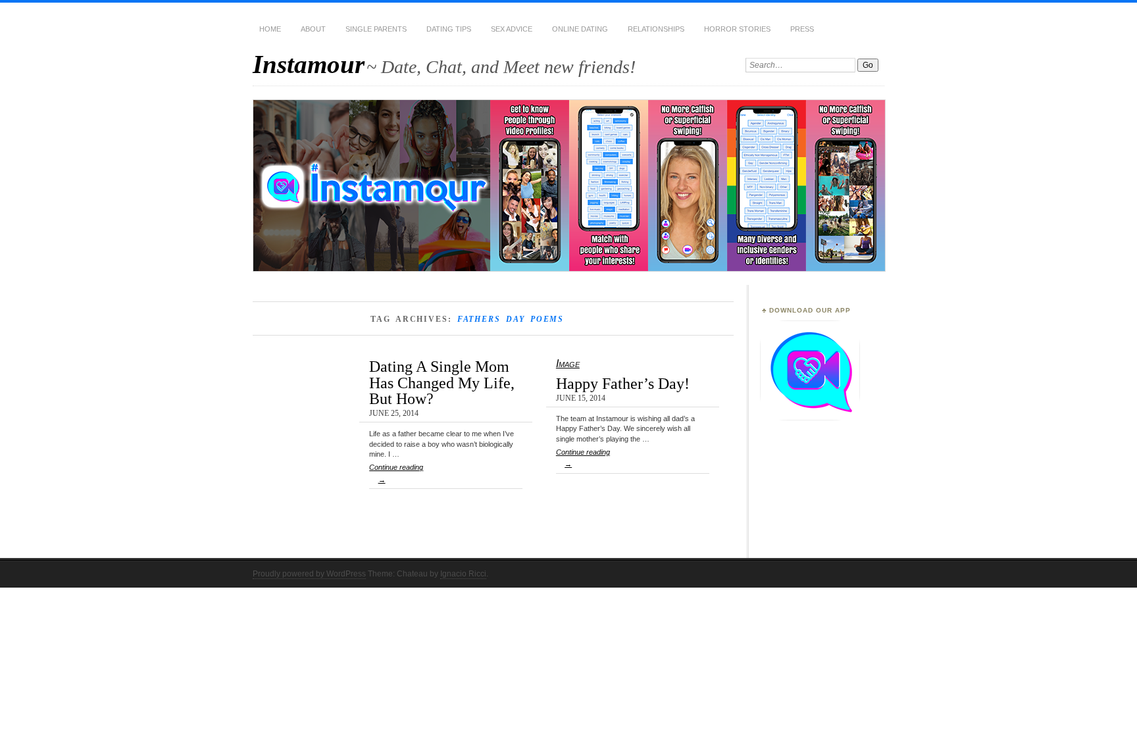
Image (568, 363)
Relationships (656, 29)
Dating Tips (448, 29)
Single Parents (376, 29)
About (313, 29)
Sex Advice (511, 29)
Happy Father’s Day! (623, 383)
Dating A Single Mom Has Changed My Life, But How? (442, 382)
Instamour (309, 64)
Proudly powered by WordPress (309, 573)
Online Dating (580, 29)
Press (802, 29)
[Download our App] (810, 418)
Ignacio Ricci (463, 573)
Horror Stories (737, 29)
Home (270, 29)
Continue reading (396, 473)
